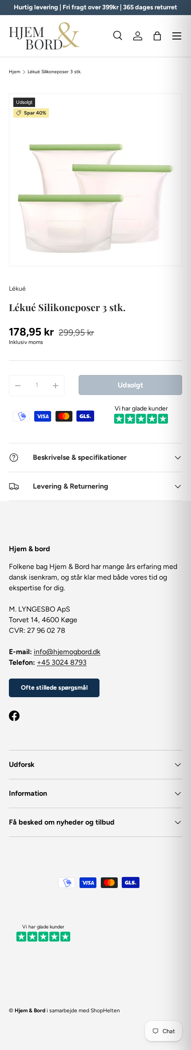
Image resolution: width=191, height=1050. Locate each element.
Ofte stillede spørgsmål (54, 687)
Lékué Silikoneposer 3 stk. (54, 72)
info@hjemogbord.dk (67, 651)
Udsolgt (130, 385)
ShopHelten (105, 1010)
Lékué (17, 288)
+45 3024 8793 (62, 662)
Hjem (14, 72)
